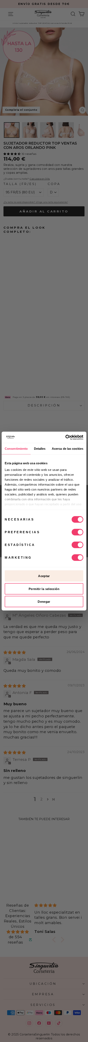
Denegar (44, 601)
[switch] (77, 532)
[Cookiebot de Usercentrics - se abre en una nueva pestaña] (65, 437)
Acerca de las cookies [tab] (67, 448)
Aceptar (44, 576)
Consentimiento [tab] (16, 448)
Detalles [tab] (40, 448)
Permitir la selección (44, 588)
